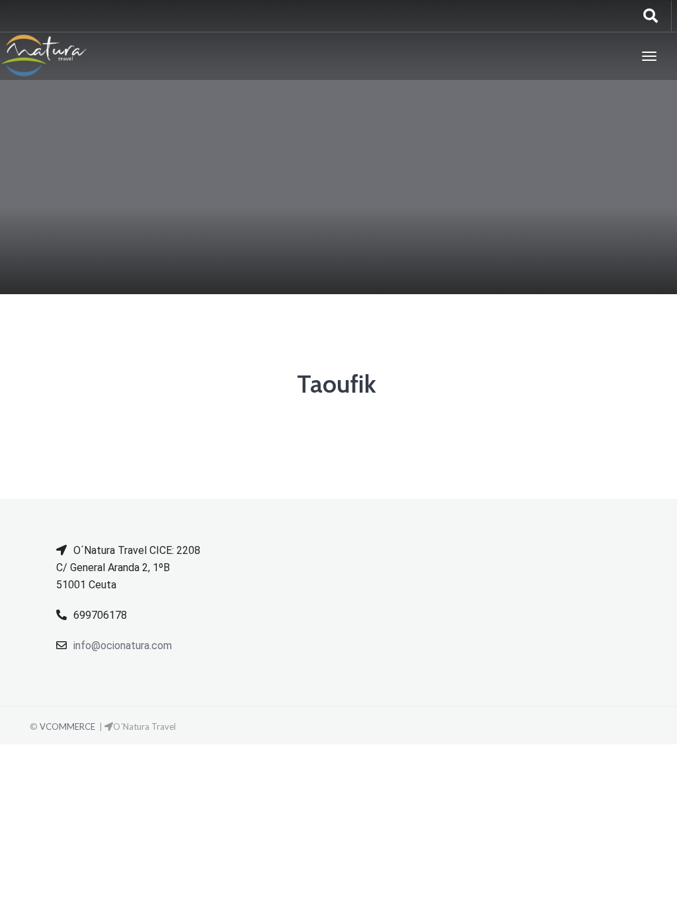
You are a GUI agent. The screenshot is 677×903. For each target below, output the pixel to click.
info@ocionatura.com (122, 645)
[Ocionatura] (44, 56)
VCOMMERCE (67, 726)
